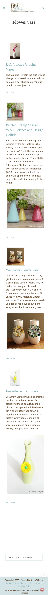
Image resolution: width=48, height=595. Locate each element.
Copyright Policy (24, 586)
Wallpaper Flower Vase (22, 270)
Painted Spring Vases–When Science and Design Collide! (24, 130)
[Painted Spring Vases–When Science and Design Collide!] (15, 112)
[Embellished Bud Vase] (15, 378)
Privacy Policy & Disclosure (17, 583)
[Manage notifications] (42, 590)
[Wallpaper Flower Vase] (15, 257)
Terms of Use (35, 583)
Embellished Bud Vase (22, 391)
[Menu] (4, 8)
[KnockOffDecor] (23, 8)
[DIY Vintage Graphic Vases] (15, 51)
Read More (10, 92)
